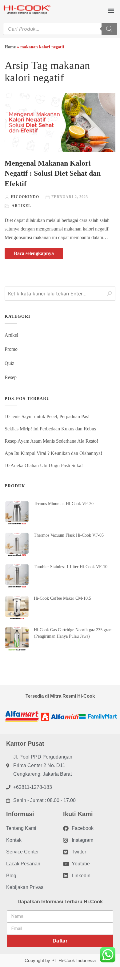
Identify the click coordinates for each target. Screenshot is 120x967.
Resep (11, 377)
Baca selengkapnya (34, 253)
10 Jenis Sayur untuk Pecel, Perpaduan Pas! (47, 416)
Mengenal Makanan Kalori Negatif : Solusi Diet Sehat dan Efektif (53, 173)
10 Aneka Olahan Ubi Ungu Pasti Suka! (44, 465)
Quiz (9, 363)
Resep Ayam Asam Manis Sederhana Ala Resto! (51, 441)
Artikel (21, 206)
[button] (111, 10)
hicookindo (25, 197)
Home (10, 47)
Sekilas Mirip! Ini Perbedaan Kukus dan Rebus (50, 428)
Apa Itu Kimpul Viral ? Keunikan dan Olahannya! (53, 453)
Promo (11, 349)
